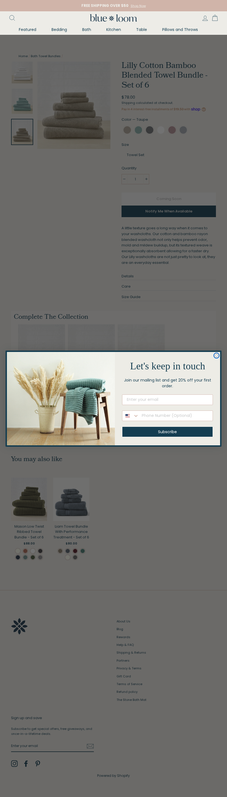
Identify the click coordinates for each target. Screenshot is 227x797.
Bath (86, 29)
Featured (27, 29)
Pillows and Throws (180, 29)
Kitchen (113, 29)
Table (141, 29)
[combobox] (130, 416)
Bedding (59, 29)
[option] (113, 6)
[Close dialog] (216, 355)
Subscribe (167, 432)
